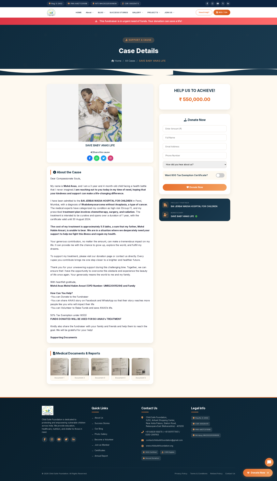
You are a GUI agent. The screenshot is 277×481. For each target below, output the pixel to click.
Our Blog (99, 429)
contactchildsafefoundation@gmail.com (164, 440)
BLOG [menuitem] (100, 12)
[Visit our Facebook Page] (44, 439)
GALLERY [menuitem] (136, 12)
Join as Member (102, 445)
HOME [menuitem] (79, 12)
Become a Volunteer (104, 439)
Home (117, 60)
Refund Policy (216, 473)
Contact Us (230, 473)
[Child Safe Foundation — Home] (51, 12)
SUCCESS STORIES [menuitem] (119, 12)
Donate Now (196, 187)
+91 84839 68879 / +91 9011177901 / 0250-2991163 (162, 433)
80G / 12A (223, 12)
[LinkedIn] (228, 3)
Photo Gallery (101, 434)
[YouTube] (218, 3)
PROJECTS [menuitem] (152, 12)
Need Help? (204, 12)
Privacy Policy (181, 473)
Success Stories (102, 423)
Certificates (100, 450)
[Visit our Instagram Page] (52, 439)
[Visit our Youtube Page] (59, 439)
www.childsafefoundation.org (159, 446)
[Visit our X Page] (66, 439)
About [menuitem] (88, 12)
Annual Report (101, 456)
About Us (99, 418)
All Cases (130, 60)
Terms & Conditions (198, 473)
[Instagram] (212, 3)
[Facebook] (207, 3)
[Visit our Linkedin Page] (73, 439)
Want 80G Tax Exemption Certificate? (186, 175)
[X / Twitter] (223, 3)
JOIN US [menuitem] (168, 12)
